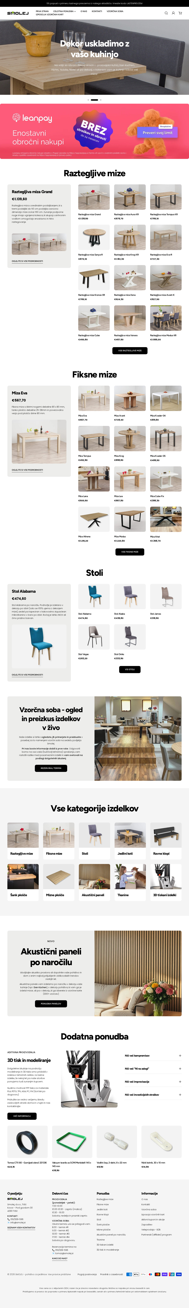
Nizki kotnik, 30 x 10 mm (153, 1162)
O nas (144, 1199)
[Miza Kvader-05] (166, 438)
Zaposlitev (146, 1224)
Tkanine (101, 1239)
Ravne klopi (103, 1214)
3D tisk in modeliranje (108, 1249)
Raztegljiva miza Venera (125, 335)
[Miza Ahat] (166, 519)
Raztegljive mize (105, 1199)
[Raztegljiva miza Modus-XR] (166, 318)
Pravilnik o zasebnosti (111, 1274)
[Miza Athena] (94, 519)
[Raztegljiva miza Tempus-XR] (166, 197)
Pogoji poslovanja (87, 1274)
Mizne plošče (103, 1229)
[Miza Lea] (130, 479)
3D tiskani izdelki (105, 1244)
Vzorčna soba (148, 1209)
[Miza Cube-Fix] (166, 479)
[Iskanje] (166, 13)
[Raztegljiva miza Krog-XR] (130, 237)
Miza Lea (118, 496)
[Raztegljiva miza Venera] (130, 318)
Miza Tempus (84, 456)
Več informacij (22, 1116)
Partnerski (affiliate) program (156, 1234)
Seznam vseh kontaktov (21, 1227)
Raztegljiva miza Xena (124, 295)
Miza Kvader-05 (158, 456)
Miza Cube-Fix (157, 496)
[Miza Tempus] (94, 438)
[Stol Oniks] (130, 637)
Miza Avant (119, 415)
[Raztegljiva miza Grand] (94, 197)
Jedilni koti (102, 1209)
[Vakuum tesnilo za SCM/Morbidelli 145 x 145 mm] (72, 1142)
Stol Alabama (84, 614)
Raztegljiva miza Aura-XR (126, 214)
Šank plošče (103, 1224)
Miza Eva (82, 415)
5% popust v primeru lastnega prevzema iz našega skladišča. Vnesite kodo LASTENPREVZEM (94, 3)
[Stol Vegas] (94, 637)
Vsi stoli (130, 669)
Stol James (155, 614)
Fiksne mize (103, 1204)
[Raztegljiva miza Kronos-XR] (94, 277)
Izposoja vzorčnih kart (152, 1214)
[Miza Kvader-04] (166, 398)
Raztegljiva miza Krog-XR (126, 254)
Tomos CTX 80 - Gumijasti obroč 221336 (27, 1162)
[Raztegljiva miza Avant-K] (166, 277)
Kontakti (145, 1204)
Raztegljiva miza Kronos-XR (91, 295)
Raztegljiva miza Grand (89, 214)
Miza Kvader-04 (158, 415)
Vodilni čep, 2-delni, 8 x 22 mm (112, 1162)
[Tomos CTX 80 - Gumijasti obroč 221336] (27, 1142)
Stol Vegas (83, 654)
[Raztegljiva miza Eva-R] (166, 237)
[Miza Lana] (94, 479)
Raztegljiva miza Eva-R (161, 254)
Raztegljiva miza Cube (89, 335)
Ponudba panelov (51, 1003)
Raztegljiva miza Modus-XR (163, 335)
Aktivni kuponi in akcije (153, 1219)
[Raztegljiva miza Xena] (130, 277)
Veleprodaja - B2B (151, 1229)
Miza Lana (83, 496)
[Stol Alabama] (94, 596)
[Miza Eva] (94, 398)
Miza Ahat (155, 536)
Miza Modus (120, 536)
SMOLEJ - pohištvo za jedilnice (31, 1274)
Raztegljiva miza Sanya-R (90, 254)
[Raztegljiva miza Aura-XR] (130, 197)
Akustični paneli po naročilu (111, 1234)
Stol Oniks (119, 654)
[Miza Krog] (130, 438)
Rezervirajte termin (94, 71)
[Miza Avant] (130, 398)
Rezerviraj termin (51, 768)
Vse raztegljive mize (130, 350)
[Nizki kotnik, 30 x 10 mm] (161, 1142)
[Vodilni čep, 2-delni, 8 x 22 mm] (117, 1142)
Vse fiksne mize (129, 552)
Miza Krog (119, 456)
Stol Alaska (119, 614)
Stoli (99, 1219)
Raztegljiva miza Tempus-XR (164, 214)
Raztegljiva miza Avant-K (162, 295)
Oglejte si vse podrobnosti (27, 261)
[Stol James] (166, 596)
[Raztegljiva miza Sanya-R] (94, 237)
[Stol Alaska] (130, 596)
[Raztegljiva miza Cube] (94, 318)
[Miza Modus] (130, 519)
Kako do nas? (59, 1258)
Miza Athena (84, 536)
